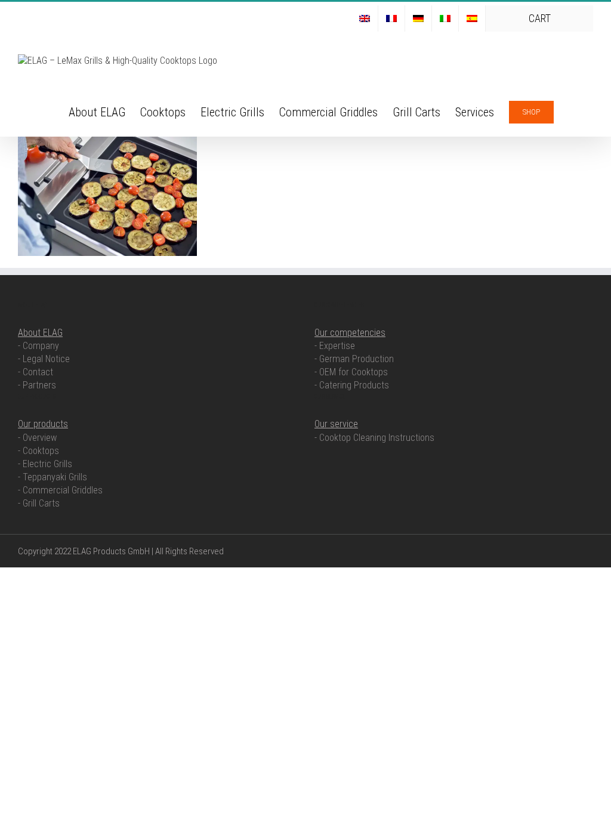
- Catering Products (351, 385)
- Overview (37, 437)
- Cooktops (38, 450)
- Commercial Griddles (60, 490)
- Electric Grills (45, 464)
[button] (573, 111)
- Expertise (334, 345)
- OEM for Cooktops (351, 372)
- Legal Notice (44, 359)
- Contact (35, 372)
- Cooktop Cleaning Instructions (374, 437)
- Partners (37, 385)
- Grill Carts (39, 503)
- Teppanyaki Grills (52, 477)
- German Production (354, 359)
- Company (38, 345)
